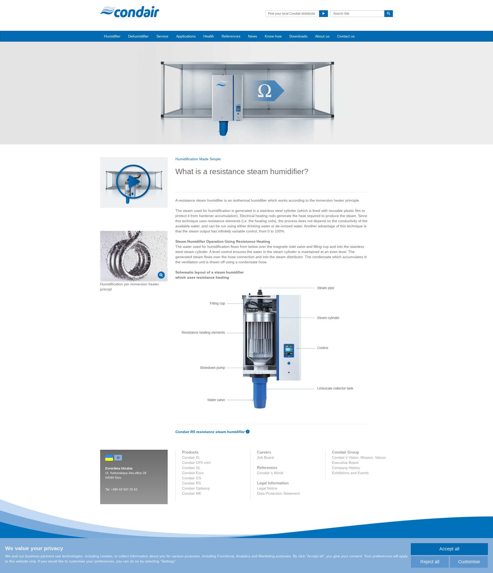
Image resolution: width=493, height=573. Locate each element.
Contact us (346, 36)
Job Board (265, 457)
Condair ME (191, 493)
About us (322, 36)
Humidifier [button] (112, 36)
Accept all (449, 548)
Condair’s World (270, 473)
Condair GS (191, 478)
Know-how (273, 36)
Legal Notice (267, 488)
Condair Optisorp (196, 488)
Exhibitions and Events (350, 473)
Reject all (429, 561)
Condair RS (191, 483)
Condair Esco (193, 473)
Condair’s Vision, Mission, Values (359, 457)
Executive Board (345, 463)
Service (162, 36)
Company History (346, 468)
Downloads (298, 36)
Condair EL (191, 457)
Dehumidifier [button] (138, 36)
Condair (129, 11)
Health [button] (208, 36)
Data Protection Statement (278, 493)
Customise (469, 561)
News (252, 36)
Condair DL (191, 468)
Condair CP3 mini (196, 463)
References (231, 36)
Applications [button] (186, 36)
